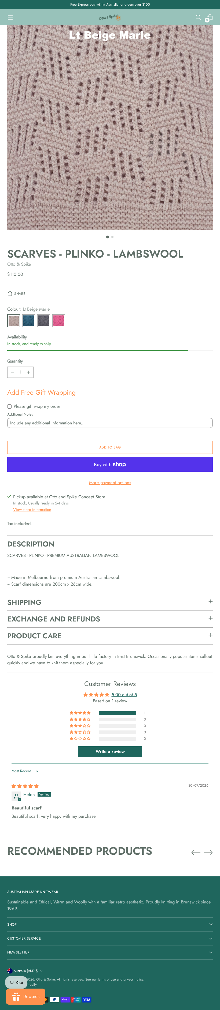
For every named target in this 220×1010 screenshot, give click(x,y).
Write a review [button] (110, 751)
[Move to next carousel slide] (208, 852)
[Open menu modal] (10, 17)
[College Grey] (43, 320)
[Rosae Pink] (58, 320)
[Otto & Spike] (110, 17)
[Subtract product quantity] (12, 372)
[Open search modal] (198, 17)
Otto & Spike (19, 264)
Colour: (28, 309)
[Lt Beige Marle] (13, 320)
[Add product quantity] (28, 372)
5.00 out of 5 (124, 694)
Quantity (15, 361)
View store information (32, 509)
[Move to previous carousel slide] (195, 852)
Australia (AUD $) (26, 970)
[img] (25, 786)
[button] (80, 713)
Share (19, 293)
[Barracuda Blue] (28, 320)
